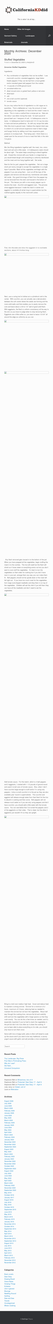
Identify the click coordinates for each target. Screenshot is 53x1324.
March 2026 (8, 1108)
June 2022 (8, 1175)
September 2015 (10, 1209)
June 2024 (8, 1127)
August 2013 (8, 1243)
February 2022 (9, 1185)
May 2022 (7, 1178)
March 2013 (8, 1255)
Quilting (7, 1296)
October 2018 (9, 1195)
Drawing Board (9, 1279)
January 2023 (9, 1159)
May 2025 (7, 1118)
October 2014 (9, 1226)
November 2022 (10, 1163)
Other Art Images (23, 29)
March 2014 (8, 1236)
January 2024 (9, 1139)
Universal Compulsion (12, 1068)
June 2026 (8, 1106)
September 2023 (10, 1147)
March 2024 (8, 1135)
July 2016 (7, 1202)
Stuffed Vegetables (14, 59)
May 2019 (7, 1192)
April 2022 (7, 1180)
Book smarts (8, 1274)
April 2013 (7, 1253)
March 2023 (8, 1154)
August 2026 (8, 1101)
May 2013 (7, 1250)
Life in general (9, 1288)
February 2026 (9, 1110)
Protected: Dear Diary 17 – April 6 (30, 1082)
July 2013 (7, 1245)
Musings (7, 1291)
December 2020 (10, 1188)
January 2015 (9, 1221)
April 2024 (7, 1132)
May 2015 (7, 1214)
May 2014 (7, 1231)
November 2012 (10, 1262)
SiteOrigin (25, 1319)
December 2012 (10, 1260)
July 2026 (7, 1103)
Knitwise (7, 1286)
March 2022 (8, 1183)
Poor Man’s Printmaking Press (15, 1061)
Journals (24, 42)
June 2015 (8, 1212)
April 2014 (7, 1233)
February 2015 (9, 1219)
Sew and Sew (9, 1298)
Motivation (14, 1089)
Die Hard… (8, 1065)
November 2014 (10, 1224)
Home (6, 29)
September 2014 (10, 1229)
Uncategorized (9, 1303)
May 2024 (7, 1130)
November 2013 (10, 1238)
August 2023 (8, 1149)
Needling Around (10, 1293)
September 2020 (10, 1190)
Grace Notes (8, 1281)
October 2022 (9, 1166)
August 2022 (8, 1171)
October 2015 (9, 1207)
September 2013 (10, 1241)
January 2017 (9, 1197)
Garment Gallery (10, 36)
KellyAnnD (30, 62)
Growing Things (9, 1284)
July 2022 (7, 1173)
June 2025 (8, 1115)
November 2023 (10, 1144)
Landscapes (30, 36)
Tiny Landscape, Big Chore (14, 1058)
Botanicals (8, 42)
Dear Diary (8, 1276)
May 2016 (7, 1204)
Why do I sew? (9, 1063)
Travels (6, 1301)
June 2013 (8, 1248)
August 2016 (8, 1200)
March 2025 (8, 1120)
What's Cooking (9, 1305)
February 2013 (9, 1257)
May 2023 (7, 1151)
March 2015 (8, 1217)
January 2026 (9, 1113)
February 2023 (9, 1156)
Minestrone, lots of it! (25, 1080)
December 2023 (10, 1142)
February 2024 (9, 1137)
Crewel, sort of (20, 1087)
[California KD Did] (26, 10)
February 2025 (9, 1122)
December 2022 (10, 1161)
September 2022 (10, 1168)
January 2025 (9, 1125)
